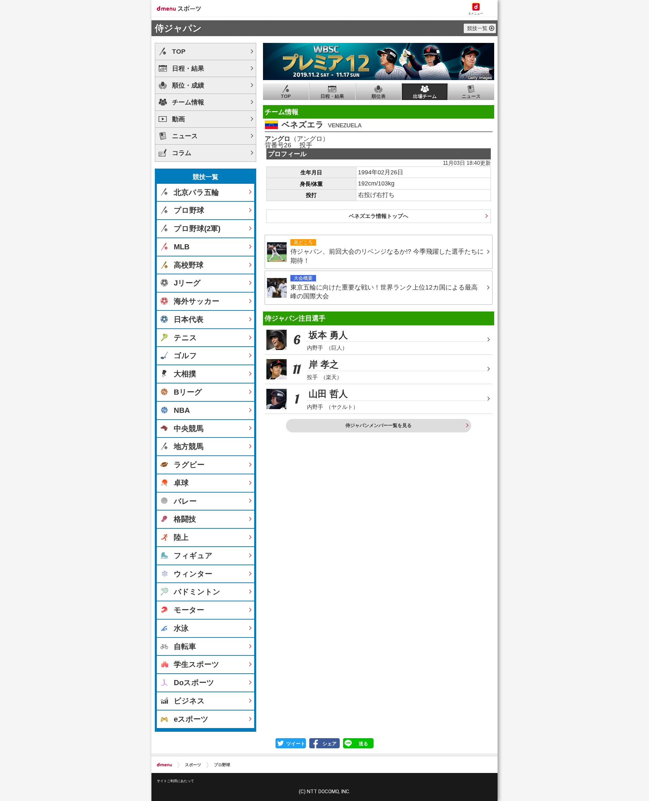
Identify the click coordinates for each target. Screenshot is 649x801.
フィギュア (193, 555)
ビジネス (189, 701)
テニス (185, 337)
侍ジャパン (178, 28)
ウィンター (193, 574)
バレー (185, 501)
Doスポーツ (194, 682)
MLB (182, 247)
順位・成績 (188, 85)
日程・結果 (332, 96)
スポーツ (193, 764)
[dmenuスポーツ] (181, 8)
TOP (286, 96)
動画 (178, 119)
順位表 (378, 96)
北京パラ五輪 (196, 192)
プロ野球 (189, 210)
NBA (182, 410)
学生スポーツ (196, 664)
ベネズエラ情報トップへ (378, 216)
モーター (189, 610)
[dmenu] (164, 765)
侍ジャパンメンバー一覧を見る (378, 425)
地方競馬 (188, 446)
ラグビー (189, 464)
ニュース (471, 96)
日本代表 (188, 319)
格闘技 (185, 519)
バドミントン (197, 591)
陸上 (181, 537)
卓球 (181, 483)
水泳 (181, 628)
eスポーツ (191, 719)
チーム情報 (188, 102)
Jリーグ (187, 283)
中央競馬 (188, 428)
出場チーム (425, 96)
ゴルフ (185, 355)
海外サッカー (196, 301)
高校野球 (188, 265)
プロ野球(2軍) (197, 228)
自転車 (185, 646)
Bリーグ (188, 392)
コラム (181, 152)
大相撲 (185, 374)
